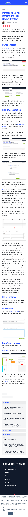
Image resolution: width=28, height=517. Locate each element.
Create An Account (10, 486)
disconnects (5, 350)
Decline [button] (17, 514)
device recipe (7, 48)
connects (16, 348)
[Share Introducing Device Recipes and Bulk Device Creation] (7, 26)
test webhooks (14, 311)
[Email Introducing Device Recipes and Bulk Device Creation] (9, 26)
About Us (7, 479)
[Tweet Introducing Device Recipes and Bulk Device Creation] (3, 26)
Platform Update (7, 396)
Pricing (7, 473)
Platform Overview (10, 469)
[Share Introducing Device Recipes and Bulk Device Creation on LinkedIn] (5, 26)
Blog (6, 476)
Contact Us (8, 482)
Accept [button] (10, 514)
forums (7, 381)
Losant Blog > (5, 9)
